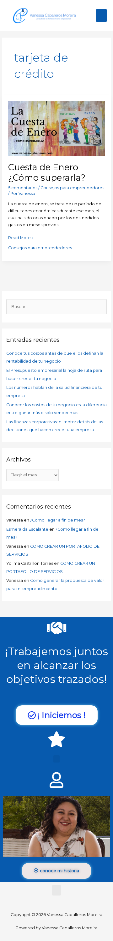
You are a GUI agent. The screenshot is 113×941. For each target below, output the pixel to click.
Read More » (21, 237)
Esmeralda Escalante (27, 529)
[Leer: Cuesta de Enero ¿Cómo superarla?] (56, 128)
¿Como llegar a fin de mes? (57, 520)
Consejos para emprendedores (72, 187)
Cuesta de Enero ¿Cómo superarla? (46, 172)
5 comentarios (22, 187)
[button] (56, 759)
